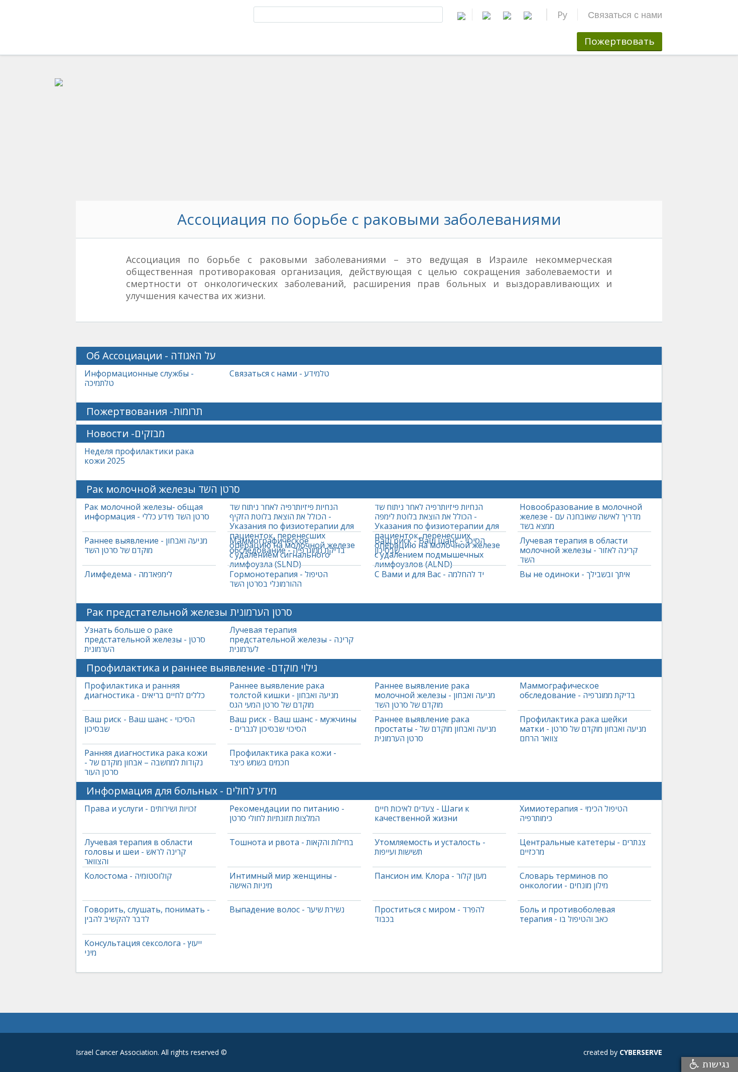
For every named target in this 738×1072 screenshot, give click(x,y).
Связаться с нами (625, 15)
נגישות (714, 1064)
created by (622, 1052)
